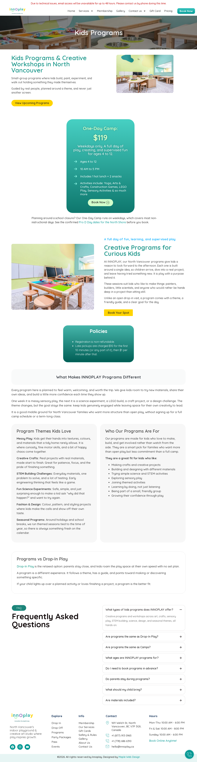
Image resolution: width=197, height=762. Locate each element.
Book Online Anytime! (163, 740)
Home (71, 10)
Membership (105, 10)
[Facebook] (12, 747)
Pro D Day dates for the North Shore (102, 222)
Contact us (135, 10)
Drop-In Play (25, 566)
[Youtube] (27, 747)
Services (84, 10)
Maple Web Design (129, 756)
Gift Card (155, 10)
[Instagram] (20, 747)
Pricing (168, 10)
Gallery (120, 10)
